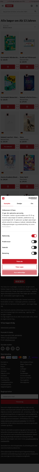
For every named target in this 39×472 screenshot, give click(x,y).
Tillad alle (19, 261)
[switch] (34, 241)
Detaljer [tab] (19, 203)
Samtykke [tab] (7, 203)
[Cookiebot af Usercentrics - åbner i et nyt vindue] (28, 198)
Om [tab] (32, 203)
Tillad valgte (19, 267)
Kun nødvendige (19, 272)
